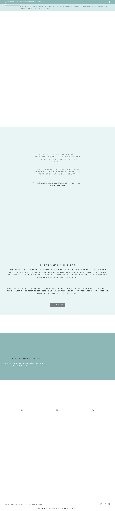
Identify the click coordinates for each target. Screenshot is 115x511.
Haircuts (102, 6)
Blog (46, 8)
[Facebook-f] (109, 2)
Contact (38, 8)
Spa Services (89, 6)
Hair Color (26, 8)
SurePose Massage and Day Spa (35, 6)
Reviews (57, 6)
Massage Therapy (72, 6)
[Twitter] (109, 504)
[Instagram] (101, 504)
